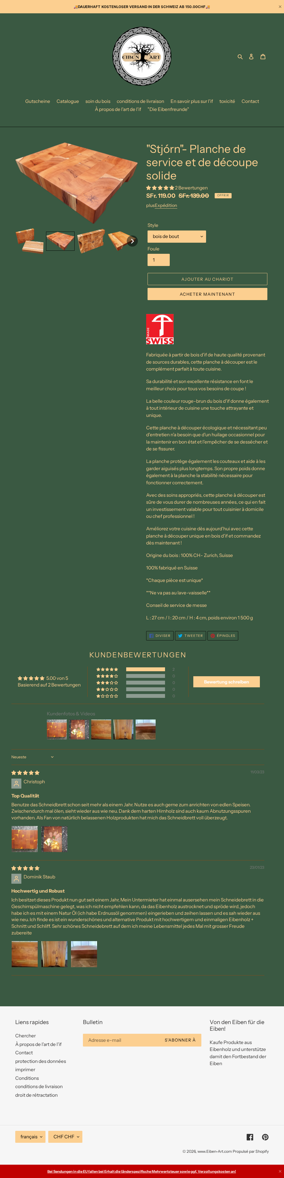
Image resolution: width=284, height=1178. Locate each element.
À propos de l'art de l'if (38, 1044)
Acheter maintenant (207, 294)
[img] (25, 773)
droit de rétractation (36, 1095)
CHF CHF (64, 1136)
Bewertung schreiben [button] (226, 682)
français (29, 1136)
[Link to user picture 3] (84, 954)
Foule (153, 249)
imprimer (25, 1069)
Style (153, 225)
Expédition (166, 205)
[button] (29, 241)
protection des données (40, 1061)
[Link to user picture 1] (24, 839)
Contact (24, 1052)
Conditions (27, 1078)
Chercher (25, 1035)
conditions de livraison (39, 1086)
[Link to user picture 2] (54, 839)
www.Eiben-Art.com (214, 1151)
